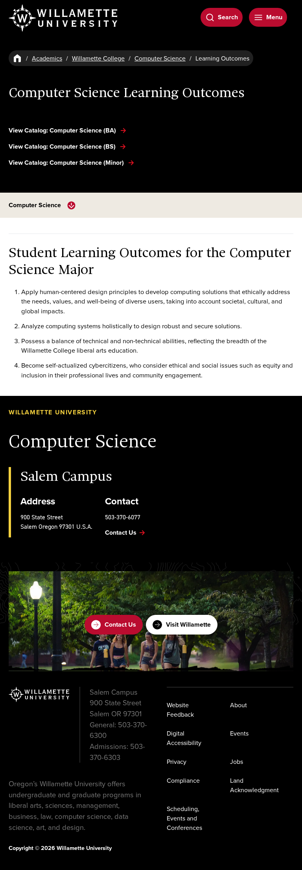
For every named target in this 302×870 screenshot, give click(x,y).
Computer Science (160, 58)
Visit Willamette (188, 624)
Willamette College (98, 58)
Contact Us (120, 624)
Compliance (183, 780)
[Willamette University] (64, 18)
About (238, 705)
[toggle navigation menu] (71, 205)
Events (239, 733)
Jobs (236, 761)
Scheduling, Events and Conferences (184, 818)
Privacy (176, 761)
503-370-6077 (122, 517)
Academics (47, 58)
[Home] (17, 58)
